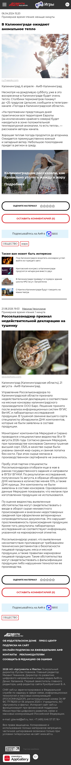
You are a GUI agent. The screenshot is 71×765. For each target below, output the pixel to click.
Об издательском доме (19, 640)
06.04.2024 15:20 (11, 13)
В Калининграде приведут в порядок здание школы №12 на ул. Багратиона (39, 280)
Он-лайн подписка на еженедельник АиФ (33, 649)
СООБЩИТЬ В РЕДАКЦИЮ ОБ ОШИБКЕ (27, 659)
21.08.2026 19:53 (10, 308)
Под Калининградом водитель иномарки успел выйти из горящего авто (40, 259)
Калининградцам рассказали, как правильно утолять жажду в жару (34, 175)
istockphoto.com (11, 376)
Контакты (10, 654)
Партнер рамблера (31, 749)
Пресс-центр (47, 640)
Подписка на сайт (16, 645)
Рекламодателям (31, 654)
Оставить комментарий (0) (36, 218)
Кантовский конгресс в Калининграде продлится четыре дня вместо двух (35, 269)
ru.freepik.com (10, 80)
